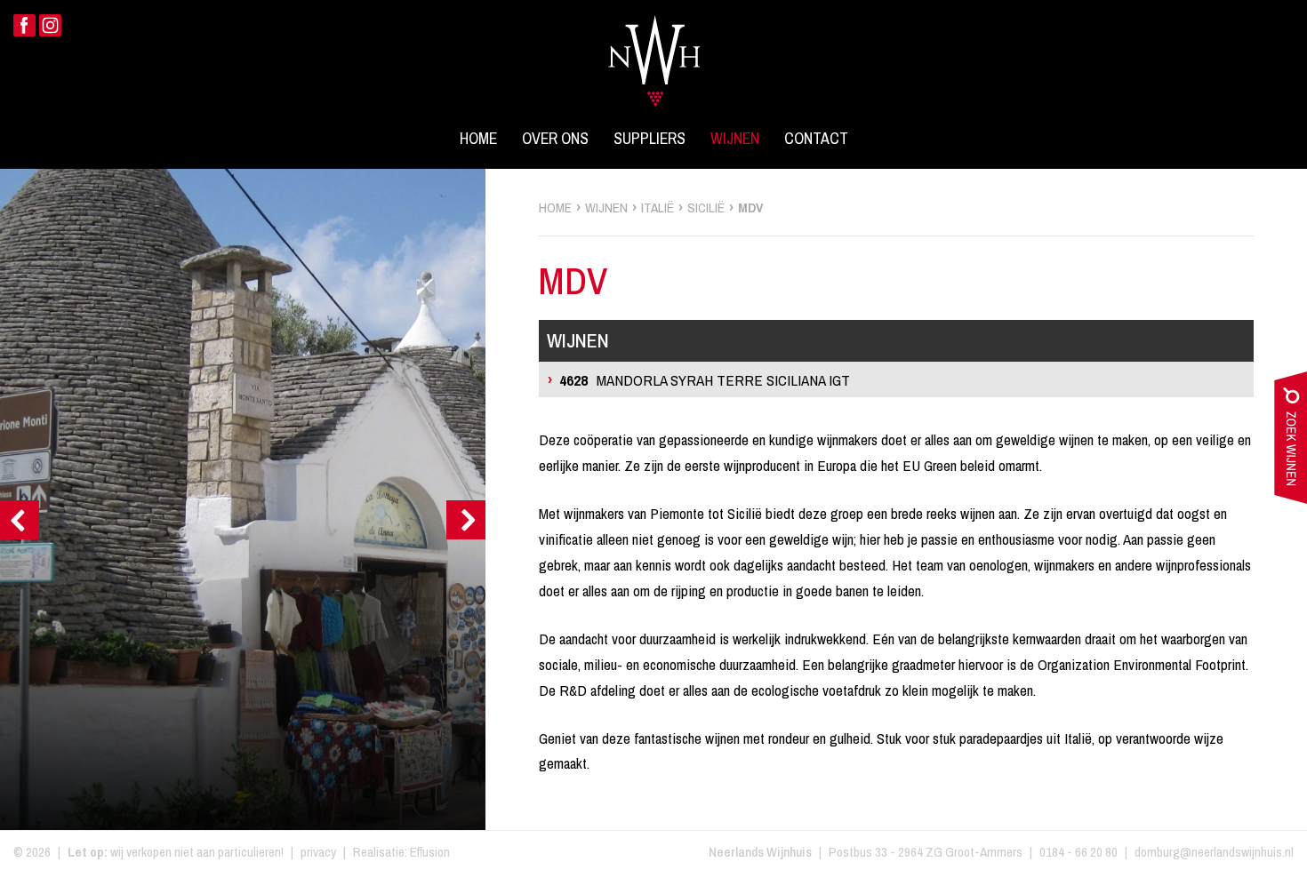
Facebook (24, 25)
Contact (816, 138)
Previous (19, 519)
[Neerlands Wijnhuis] (654, 49)
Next (465, 519)
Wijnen (734, 138)
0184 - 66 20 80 (1078, 851)
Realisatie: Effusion (401, 851)
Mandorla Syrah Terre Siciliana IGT (704, 380)
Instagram (50, 25)
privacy (318, 851)
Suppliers (649, 138)
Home (478, 138)
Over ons (555, 138)
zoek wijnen (1290, 441)
